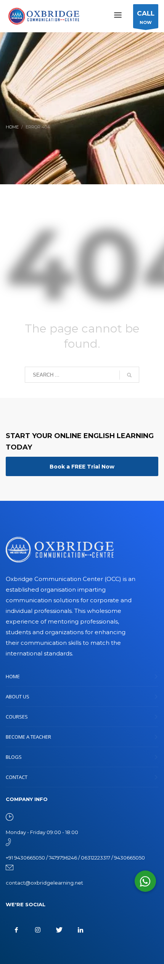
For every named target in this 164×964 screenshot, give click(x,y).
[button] (145, 881)
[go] (129, 375)
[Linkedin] (80, 929)
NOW (145, 17)
